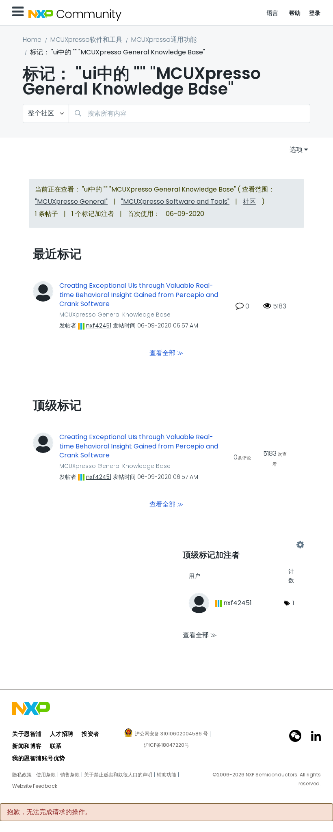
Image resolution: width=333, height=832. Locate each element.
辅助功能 (166, 774)
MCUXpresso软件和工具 (86, 39)
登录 (315, 13)
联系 (56, 746)
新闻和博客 (27, 746)
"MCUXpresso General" (71, 201)
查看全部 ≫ (166, 353)
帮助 (295, 13)
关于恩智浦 (27, 734)
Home (32, 39)
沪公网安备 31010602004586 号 (171, 734)
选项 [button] (296, 149)
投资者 (90, 734)
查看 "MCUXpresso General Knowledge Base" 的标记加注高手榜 (241, 545)
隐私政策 (22, 774)
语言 (273, 13)
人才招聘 (62, 734)
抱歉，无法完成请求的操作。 (49, 812)
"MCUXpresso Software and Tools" (175, 201)
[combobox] (189, 113)
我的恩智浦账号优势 (38, 758)
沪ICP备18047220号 (166, 745)
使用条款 (46, 774)
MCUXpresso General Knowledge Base (115, 314)
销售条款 (70, 774)
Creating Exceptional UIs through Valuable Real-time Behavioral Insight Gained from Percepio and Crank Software (138, 294)
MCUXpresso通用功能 (164, 39)
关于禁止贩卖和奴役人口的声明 (118, 774)
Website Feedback (34, 786)
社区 (249, 201)
